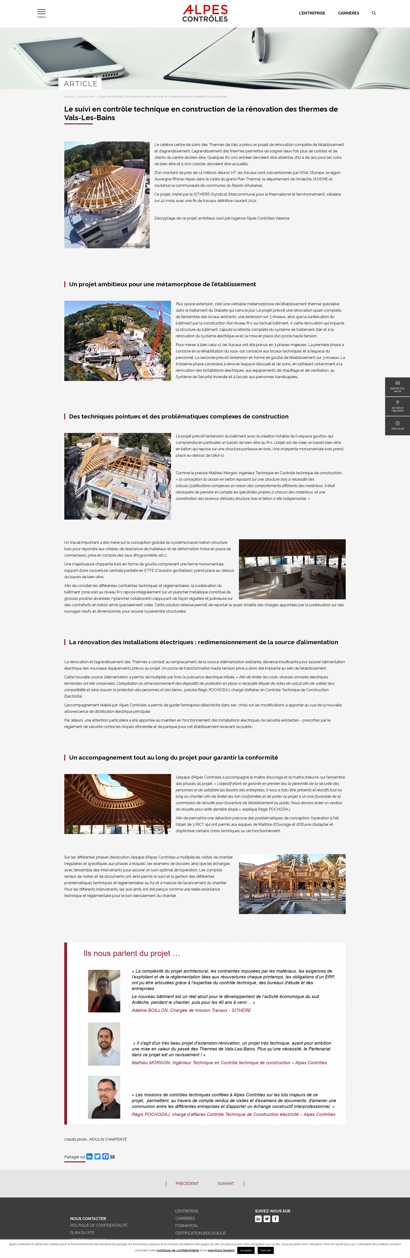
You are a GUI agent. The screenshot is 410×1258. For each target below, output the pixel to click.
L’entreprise (187, 1211)
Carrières (348, 13)
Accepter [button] (246, 1250)
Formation (186, 1226)
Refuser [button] (266, 1250)
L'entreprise (312, 13)
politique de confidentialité (178, 1250)
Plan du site (82, 1233)
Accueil (69, 96)
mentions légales (221, 1250)
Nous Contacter (88, 1218)
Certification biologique (200, 1233)
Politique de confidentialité (98, 1225)
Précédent (187, 1183)
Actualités (86, 96)
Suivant (226, 1183)
